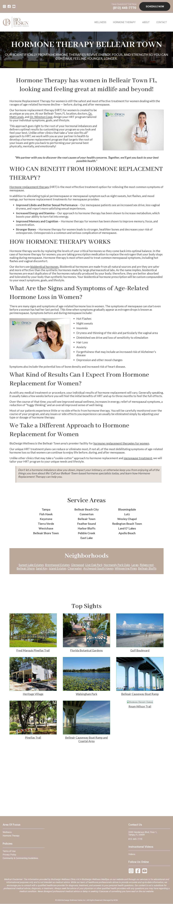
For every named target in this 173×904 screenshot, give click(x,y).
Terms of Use (9, 851)
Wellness (7, 832)
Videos (131, 854)
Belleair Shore (26, 568)
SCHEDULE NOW (155, 6)
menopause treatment (138, 458)
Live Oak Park (93, 564)
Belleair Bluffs (147, 568)
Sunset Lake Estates (31, 564)
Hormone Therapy (124, 22)
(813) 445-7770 (124, 8)
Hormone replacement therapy (29, 186)
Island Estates (57, 568)
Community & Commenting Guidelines (20, 858)
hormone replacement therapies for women (121, 443)
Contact (161, 22)
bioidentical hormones (44, 266)
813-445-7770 (135, 839)
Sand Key (42, 568)
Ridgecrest (147, 564)
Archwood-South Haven (98, 568)
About (146, 22)
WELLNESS (100, 22)
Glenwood (77, 564)
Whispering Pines (126, 568)
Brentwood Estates (57, 564)
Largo (135, 564)
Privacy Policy (9, 854)
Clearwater (75, 568)
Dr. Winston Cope (41, 116)
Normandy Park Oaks (117, 564)
